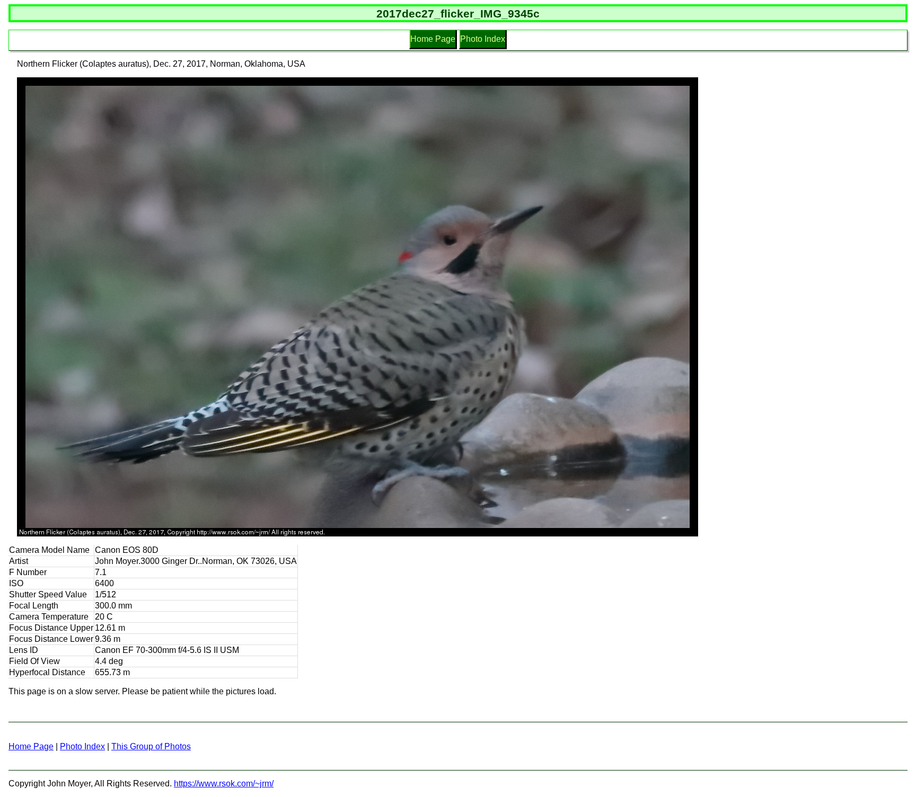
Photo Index (482, 38)
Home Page (432, 38)
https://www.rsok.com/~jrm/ (224, 783)
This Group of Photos (151, 746)
